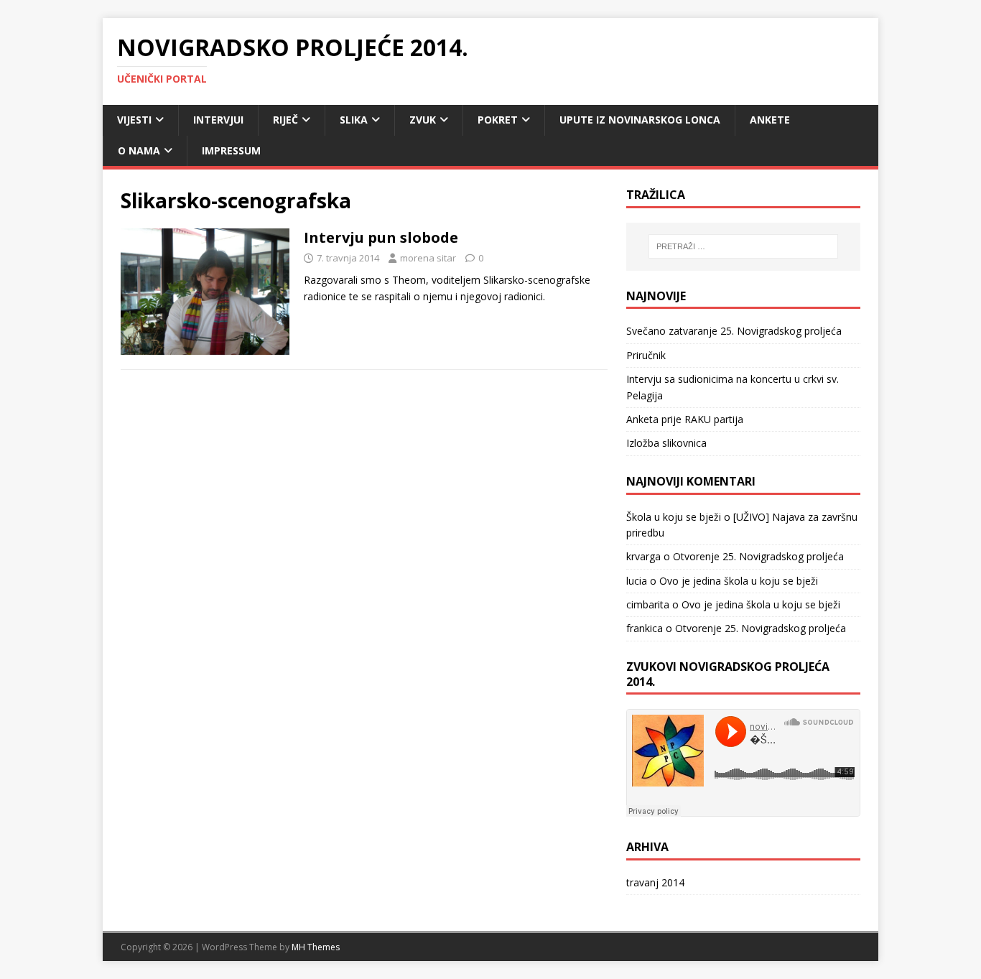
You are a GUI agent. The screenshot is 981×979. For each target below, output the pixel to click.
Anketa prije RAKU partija (684, 419)
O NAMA (139, 150)
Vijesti (134, 119)
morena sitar (428, 257)
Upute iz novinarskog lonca (639, 119)
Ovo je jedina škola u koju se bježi (738, 581)
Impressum (231, 150)
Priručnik (646, 355)
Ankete (770, 119)
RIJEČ (285, 119)
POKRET (498, 119)
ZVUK (422, 119)
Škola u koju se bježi (673, 517)
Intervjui (218, 119)
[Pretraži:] (743, 246)
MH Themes (316, 947)
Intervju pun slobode (381, 237)
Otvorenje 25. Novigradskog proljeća (758, 556)
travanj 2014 (655, 882)
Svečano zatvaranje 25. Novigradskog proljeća (734, 331)
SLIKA (354, 119)
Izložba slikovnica (666, 443)
